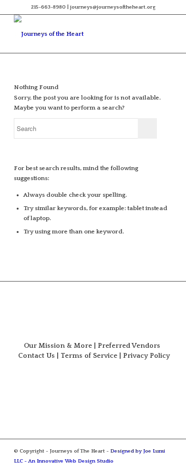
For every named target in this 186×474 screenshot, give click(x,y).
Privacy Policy (146, 356)
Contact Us (36, 356)
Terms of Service (89, 356)
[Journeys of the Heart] (77, 34)
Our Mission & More (58, 346)
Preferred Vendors (129, 346)
